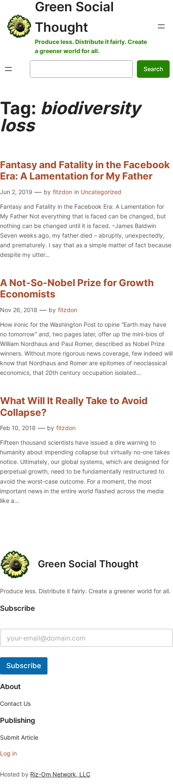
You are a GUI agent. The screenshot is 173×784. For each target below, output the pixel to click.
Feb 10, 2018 (18, 427)
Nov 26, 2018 (18, 309)
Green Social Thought (88, 564)
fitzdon (62, 191)
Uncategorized (101, 191)
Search (153, 68)
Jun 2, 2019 (16, 191)
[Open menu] (161, 26)
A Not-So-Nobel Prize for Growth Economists (77, 288)
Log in (8, 753)
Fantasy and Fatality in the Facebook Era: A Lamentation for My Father (85, 170)
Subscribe (23, 665)
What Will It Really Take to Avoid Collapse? (74, 406)
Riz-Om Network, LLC (60, 774)
